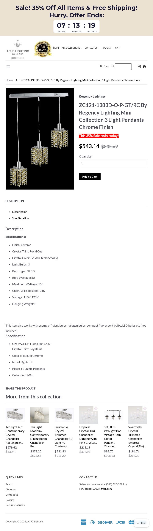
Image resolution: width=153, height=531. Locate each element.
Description (15, 201)
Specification (20, 218)
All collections (71, 48)
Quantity (85, 156)
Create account (144, 66)
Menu (8, 66)
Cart (118, 48)
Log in (139, 66)
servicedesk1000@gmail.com (95, 488)
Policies (106, 48)
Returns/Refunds (15, 504)
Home (56, 48)
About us (11, 489)
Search (9, 484)
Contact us (91, 48)
